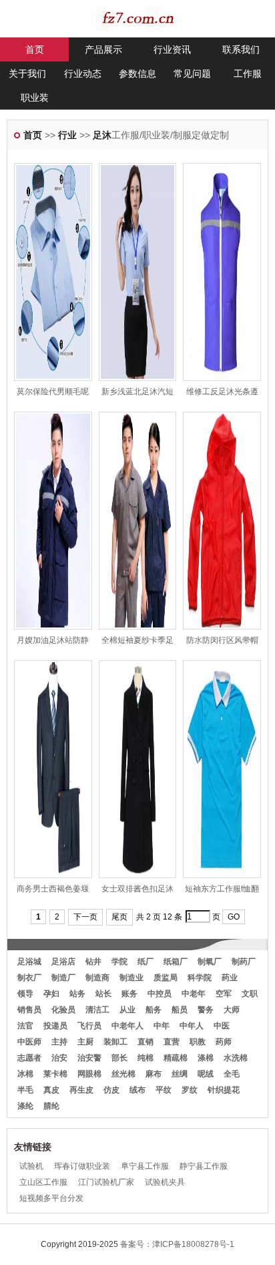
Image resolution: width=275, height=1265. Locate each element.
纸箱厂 (176, 961)
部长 (119, 1058)
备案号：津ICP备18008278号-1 (177, 1244)
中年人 (192, 1025)
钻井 (93, 961)
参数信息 (137, 73)
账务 (129, 993)
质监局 (166, 977)
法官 (25, 1025)
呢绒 (206, 1074)
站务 (77, 993)
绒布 (137, 1090)
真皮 (51, 1090)
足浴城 (29, 961)
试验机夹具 (165, 1182)
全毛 (232, 1074)
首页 (34, 49)
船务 (154, 1009)
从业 (127, 1009)
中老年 (194, 993)
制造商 (97, 977)
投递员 (55, 1025)
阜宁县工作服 (145, 1166)
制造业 (131, 977)
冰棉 (25, 1074)
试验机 (31, 1166)
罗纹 (190, 1090)
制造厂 (63, 977)
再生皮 (81, 1090)
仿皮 (111, 1090)
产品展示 (103, 49)
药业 (230, 977)
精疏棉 (176, 1058)
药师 (224, 1041)
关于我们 (27, 73)
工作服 (248, 73)
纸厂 (146, 961)
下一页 (85, 917)
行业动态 (82, 73)
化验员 (63, 1009)
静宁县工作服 (204, 1166)
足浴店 (63, 961)
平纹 (164, 1090)
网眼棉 (89, 1074)
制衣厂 (29, 977)
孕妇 (51, 993)
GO (234, 917)
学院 (119, 961)
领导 (25, 993)
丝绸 (180, 1074)
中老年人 (127, 1025)
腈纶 (51, 1106)
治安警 (89, 1058)
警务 (206, 1009)
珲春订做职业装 (82, 1166)
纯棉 (146, 1058)
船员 (180, 1009)
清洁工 (97, 1009)
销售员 (29, 1009)
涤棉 (206, 1058)
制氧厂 (210, 961)
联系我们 (241, 49)
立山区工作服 (43, 1182)
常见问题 (192, 73)
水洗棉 (236, 1058)
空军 (224, 993)
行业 (67, 135)
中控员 (160, 993)
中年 (162, 1025)
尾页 (119, 917)
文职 (250, 993)
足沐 (102, 135)
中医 (222, 1025)
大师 (232, 1009)
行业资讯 (172, 49)
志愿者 (29, 1058)
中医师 (29, 1041)
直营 (172, 1041)
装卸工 (115, 1041)
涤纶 (25, 1106)
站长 (103, 993)
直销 (146, 1041)
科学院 (200, 977)
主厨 (85, 1041)
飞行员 (89, 1025)
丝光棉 (123, 1074)
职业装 (35, 97)
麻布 (154, 1074)
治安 (59, 1058)
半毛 (25, 1090)
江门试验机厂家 (106, 1182)
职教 (198, 1041)
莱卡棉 (55, 1074)
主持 (59, 1041)
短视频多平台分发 (51, 1198)
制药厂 (244, 961)
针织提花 (224, 1090)
